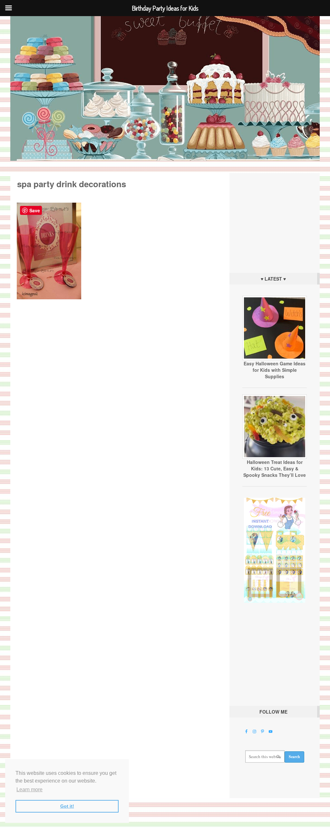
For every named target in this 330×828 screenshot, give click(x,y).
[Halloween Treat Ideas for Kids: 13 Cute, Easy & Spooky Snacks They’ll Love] (274, 457)
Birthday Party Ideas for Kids (165, 88)
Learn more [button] (29, 789)
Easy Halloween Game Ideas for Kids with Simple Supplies (275, 370)
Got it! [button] (67, 806)
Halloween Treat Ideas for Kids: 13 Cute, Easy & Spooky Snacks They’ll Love (274, 468)
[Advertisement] (274, 221)
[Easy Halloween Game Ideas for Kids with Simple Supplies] (274, 358)
